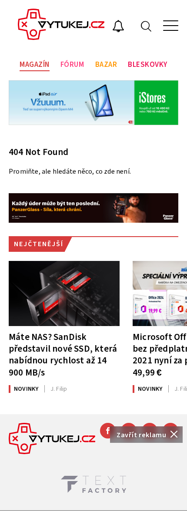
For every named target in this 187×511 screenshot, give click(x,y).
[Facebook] (108, 430)
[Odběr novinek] (118, 27)
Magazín (35, 64)
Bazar (106, 64)
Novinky (26, 389)
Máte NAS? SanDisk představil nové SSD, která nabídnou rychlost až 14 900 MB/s (63, 354)
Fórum (72, 64)
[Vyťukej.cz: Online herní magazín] (61, 26)
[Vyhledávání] (146, 25)
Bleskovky (147, 64)
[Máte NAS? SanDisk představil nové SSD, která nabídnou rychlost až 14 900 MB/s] (64, 293)
